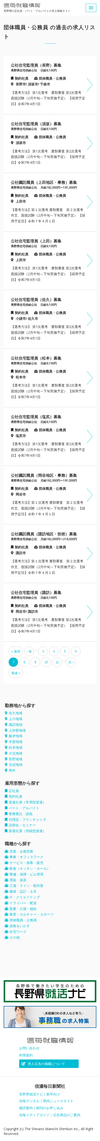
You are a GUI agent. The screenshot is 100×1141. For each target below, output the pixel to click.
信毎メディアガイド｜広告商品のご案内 (49, 1115)
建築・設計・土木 (23, 891)
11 (57, 662)
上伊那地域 (17, 730)
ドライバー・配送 (23, 903)
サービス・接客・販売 (26, 863)
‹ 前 (29, 651)
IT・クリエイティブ (24, 897)
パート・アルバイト (24, 808)
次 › (71, 662)
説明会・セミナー (22, 825)
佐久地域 (15, 713)
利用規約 (26, 1055)
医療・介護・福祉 (23, 909)
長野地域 (15, 759)
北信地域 (15, 765)
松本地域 (15, 747)
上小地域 (15, 719)
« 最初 (15, 651)
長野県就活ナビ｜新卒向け (39, 1094)
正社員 (14, 791)
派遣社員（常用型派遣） (27, 802)
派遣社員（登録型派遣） (27, 831)
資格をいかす (19, 926)
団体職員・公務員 (23, 920)
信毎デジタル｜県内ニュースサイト (46, 1101)
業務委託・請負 (21, 814)
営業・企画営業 (21, 851)
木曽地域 (15, 742)
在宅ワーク (17, 932)
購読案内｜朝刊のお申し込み (41, 1108)
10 (46, 662)
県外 (12, 770)
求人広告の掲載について (46, 1064)
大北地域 (15, 753)
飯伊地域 (15, 736)
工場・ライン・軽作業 (26, 886)
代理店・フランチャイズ (27, 820)
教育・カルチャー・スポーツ (31, 914)
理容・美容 (17, 880)
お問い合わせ (29, 1048)
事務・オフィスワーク (26, 857)
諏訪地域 (15, 725)
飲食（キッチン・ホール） (29, 868)
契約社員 (15, 796)
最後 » (15, 673)
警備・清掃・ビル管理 (26, 874)
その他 (14, 937)
